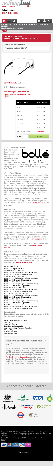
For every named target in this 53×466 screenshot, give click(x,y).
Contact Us (40, 131)
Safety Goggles (35, 239)
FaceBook (9, 357)
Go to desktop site (25, 452)
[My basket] (39, 22)
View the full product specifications (16, 92)
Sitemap (3, 440)
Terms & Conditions (41, 438)
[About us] (33, 419)
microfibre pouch (40, 203)
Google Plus (24, 357)
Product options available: (14, 45)
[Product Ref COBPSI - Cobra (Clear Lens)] (19, 78)
